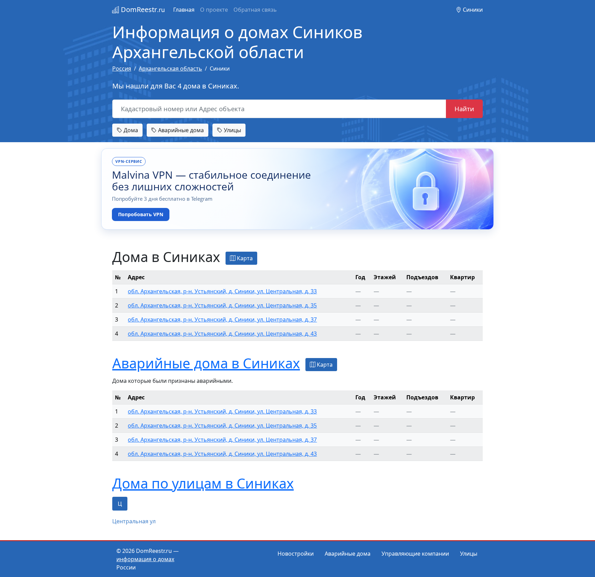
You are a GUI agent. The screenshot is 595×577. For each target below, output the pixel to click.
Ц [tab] (120, 503)
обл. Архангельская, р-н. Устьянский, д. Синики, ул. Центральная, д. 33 (222, 291)
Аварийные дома (180, 130)
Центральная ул (134, 521)
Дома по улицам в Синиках (203, 483)
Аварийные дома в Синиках (206, 363)
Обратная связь (255, 9)
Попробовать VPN (140, 214)
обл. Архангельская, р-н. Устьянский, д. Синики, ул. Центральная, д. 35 (222, 305)
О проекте (214, 9)
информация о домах (145, 559)
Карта (244, 258)
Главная (184, 9)
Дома (130, 130)
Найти (464, 108)
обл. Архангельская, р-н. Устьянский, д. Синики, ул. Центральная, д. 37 (222, 319)
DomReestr (142, 9)
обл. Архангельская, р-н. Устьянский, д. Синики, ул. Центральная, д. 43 (222, 333)
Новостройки (296, 553)
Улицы (231, 130)
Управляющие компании (415, 553)
